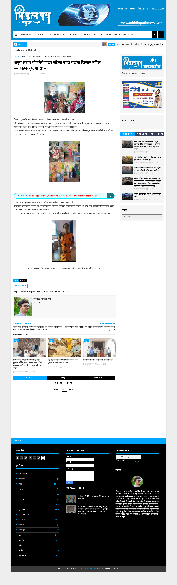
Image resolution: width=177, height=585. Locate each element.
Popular (142, 134)
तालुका (100, 44)
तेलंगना (21, 499)
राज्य (20, 535)
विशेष (21, 545)
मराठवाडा (22, 520)
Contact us (57, 34)
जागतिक (22, 479)
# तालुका (23, 280)
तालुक (21, 489)
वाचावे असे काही (26, 34)
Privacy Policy (93, 34)
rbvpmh (23, 473)
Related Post (20, 334)
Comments (157, 134)
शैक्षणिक (21, 550)
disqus (63, 378)
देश (20, 504)
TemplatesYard (88, 569)
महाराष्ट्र (22, 530)
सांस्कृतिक (22, 555)
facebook (97, 378)
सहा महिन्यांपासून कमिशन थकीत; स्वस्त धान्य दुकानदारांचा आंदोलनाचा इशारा (63, 361)
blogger (30, 378)
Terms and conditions (119, 34)
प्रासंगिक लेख (24, 514)
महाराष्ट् (21, 525)
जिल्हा (20, 484)
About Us (41, 34)
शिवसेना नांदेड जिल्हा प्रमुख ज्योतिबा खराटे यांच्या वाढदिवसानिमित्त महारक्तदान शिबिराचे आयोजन (64, 196)
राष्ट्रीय (21, 540)
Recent (127, 134)
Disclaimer (74, 34)
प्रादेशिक (22, 509)
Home (16, 57)
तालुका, (43, 74)
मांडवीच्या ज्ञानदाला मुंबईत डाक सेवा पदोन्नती (97, 360)
